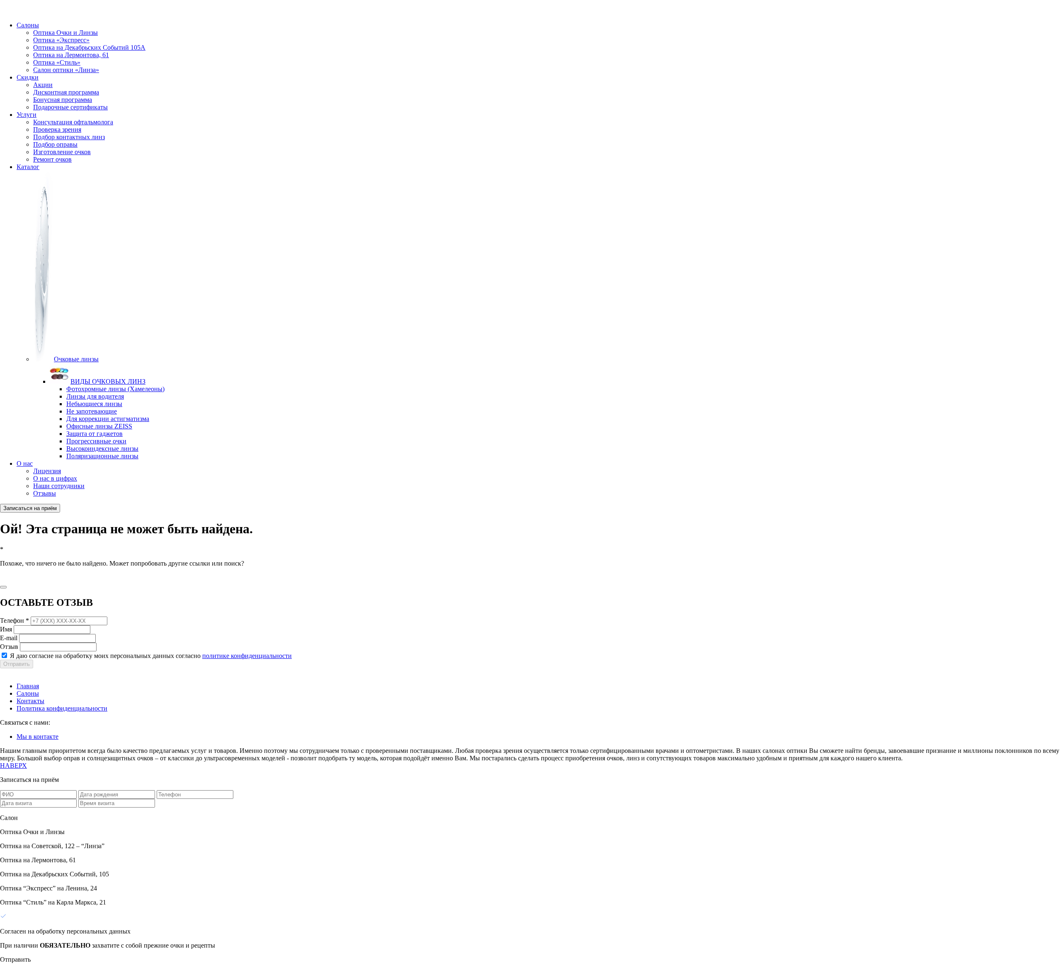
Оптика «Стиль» (56, 62)
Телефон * (14, 620)
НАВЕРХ (13, 765)
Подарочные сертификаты (70, 107)
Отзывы (44, 493)
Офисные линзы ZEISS (99, 426)
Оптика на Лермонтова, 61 (71, 54)
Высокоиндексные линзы (102, 448)
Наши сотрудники (59, 485)
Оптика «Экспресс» (61, 40)
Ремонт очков (52, 159)
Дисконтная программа (66, 92)
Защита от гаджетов (94, 433)
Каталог (28, 166)
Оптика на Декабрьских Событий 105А (89, 47)
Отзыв (9, 646)
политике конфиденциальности (247, 655)
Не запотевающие (91, 411)
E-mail (8, 637)
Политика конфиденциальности (62, 708)
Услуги (26, 114)
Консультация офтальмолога (73, 122)
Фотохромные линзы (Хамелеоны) (115, 388)
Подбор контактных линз (69, 136)
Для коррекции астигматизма (107, 418)
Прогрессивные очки (96, 441)
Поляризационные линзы (102, 456)
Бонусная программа (62, 99)
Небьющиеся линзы (94, 403)
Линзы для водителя (95, 396)
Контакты (30, 700)
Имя (6, 629)
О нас (25, 463)
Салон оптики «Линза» (66, 69)
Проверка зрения (57, 129)
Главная (28, 685)
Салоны (28, 25)
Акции (43, 84)
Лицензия (47, 470)
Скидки (28, 77)
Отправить (16, 664)
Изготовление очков (62, 151)
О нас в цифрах (55, 478)
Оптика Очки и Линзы (65, 32)
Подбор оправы (55, 144)
